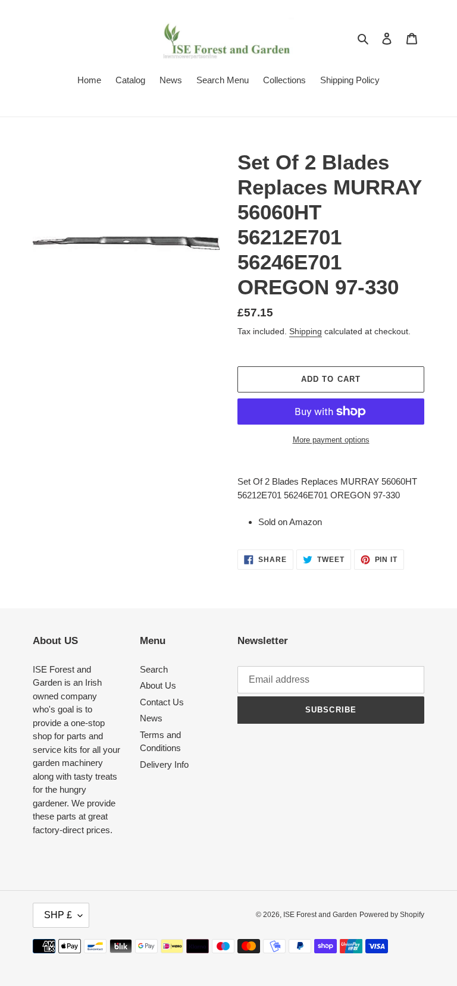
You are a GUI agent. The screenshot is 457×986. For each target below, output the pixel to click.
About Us (158, 685)
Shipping (305, 331)
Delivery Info (164, 764)
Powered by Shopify (391, 914)
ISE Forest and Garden (320, 914)
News (151, 718)
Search (154, 669)
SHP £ (58, 915)
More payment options (331, 439)
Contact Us (162, 702)
